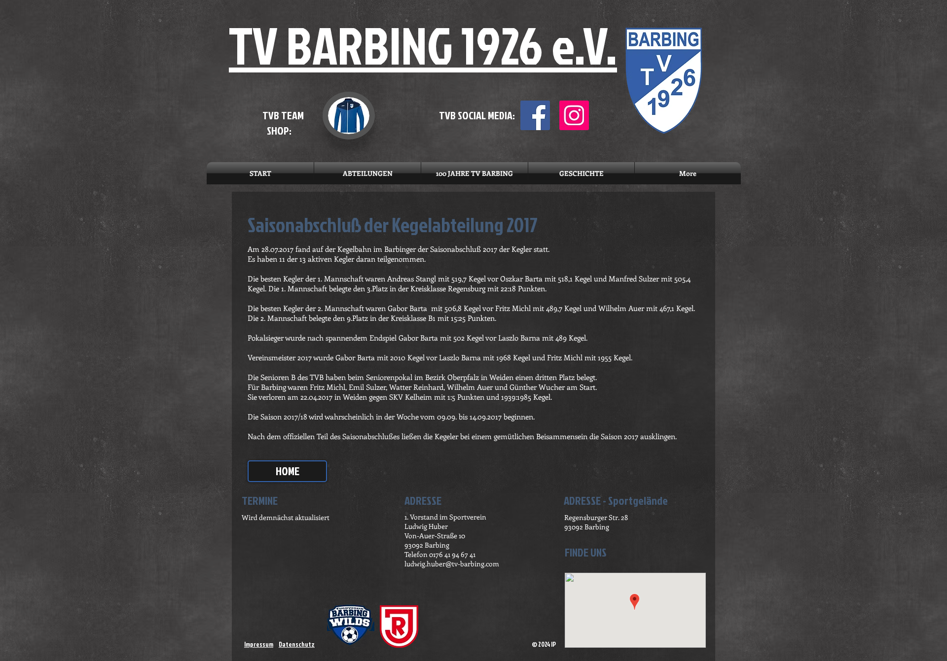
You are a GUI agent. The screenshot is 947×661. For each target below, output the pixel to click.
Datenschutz (297, 644)
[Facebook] (535, 115)
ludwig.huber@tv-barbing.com (451, 563)
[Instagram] (574, 115)
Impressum (258, 644)
